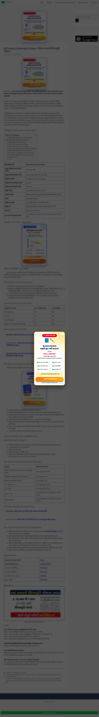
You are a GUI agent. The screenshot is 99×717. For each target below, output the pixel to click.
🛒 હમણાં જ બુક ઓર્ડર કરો (49, 379)
